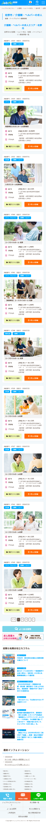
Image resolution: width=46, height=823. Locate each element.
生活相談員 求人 (29, 781)
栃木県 (38, 8)
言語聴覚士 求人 (7, 786)
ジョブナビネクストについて (11, 804)
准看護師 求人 (28, 773)
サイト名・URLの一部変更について (17, 759)
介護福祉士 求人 (7, 778)
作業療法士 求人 (29, 784)
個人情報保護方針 (34, 813)
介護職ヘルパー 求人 (30, 776)
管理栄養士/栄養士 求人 (9, 789)
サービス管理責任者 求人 (9, 781)
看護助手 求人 (6, 776)
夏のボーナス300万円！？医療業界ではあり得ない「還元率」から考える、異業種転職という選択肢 (30, 673)
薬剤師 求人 (28, 771)
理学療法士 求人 (7, 784)
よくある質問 (25, 629)
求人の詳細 (34, 88)
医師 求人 (5, 771)
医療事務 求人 (28, 789)
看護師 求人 (6, 773)
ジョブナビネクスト (8, 8)
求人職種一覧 (34, 802)
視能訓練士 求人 (29, 786)
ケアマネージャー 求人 (30, 778)
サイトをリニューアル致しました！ (17, 764)
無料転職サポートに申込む (23, 819)
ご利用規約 (11, 813)
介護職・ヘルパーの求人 (25, 8)
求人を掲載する (34, 809)
